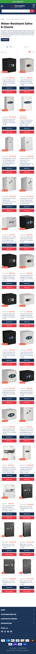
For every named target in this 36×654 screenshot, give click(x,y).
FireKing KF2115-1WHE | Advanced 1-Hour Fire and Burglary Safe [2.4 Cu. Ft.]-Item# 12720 (26, 431)
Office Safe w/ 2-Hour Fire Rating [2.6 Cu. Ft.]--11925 (8, 582)
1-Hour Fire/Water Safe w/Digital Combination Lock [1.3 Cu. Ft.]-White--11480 (26, 82)
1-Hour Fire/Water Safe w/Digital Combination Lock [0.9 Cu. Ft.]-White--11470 (26, 278)
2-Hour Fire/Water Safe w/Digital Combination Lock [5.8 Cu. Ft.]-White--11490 (9, 121)
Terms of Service (22, 648)
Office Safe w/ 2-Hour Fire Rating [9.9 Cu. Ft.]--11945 (26, 582)
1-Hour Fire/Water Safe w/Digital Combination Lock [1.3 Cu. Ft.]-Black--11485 (9, 82)
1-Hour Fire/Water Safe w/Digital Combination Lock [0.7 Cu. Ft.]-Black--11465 (9, 316)
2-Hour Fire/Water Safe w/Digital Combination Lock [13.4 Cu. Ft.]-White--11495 (26, 470)
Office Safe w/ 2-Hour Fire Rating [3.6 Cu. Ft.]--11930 (26, 508)
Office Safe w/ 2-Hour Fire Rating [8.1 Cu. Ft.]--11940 (8, 545)
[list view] (33, 52)
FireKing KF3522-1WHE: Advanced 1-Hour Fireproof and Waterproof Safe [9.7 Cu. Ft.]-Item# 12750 (27, 162)
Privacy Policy (13, 648)
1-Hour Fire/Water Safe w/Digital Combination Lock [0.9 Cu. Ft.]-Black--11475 (9, 278)
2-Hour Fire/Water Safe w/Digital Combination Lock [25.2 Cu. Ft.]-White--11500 (26, 122)
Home (2, 19)
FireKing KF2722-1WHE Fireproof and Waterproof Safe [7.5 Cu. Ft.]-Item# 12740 (9, 201)
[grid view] (29, 52)
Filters (11, 47)
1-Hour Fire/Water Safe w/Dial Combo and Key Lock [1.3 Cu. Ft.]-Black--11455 (9, 354)
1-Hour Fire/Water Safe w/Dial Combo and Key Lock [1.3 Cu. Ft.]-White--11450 (26, 354)
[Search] (32, 11)
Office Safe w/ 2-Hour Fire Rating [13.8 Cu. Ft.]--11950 (27, 545)
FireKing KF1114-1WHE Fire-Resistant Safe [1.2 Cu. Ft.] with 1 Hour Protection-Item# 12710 (9, 239)
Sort (25, 47)
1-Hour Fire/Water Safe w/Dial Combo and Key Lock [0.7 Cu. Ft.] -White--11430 (9, 431)
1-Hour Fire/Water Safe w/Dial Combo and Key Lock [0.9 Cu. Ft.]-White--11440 (9, 393)
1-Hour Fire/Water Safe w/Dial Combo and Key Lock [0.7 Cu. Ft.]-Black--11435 (26, 393)
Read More (5, 39)
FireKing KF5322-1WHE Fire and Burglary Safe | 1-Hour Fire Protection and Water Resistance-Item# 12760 (9, 162)
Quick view (9, 88)
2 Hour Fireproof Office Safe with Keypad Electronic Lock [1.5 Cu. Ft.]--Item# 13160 (8, 508)
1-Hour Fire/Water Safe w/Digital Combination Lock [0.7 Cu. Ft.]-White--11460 (26, 316)
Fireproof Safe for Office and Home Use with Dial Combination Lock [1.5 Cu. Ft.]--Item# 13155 (9, 470)
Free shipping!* (18, 2)
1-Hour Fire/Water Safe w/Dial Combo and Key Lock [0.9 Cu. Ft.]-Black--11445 (26, 239)
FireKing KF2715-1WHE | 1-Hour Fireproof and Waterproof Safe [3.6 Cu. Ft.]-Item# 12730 (27, 201)
